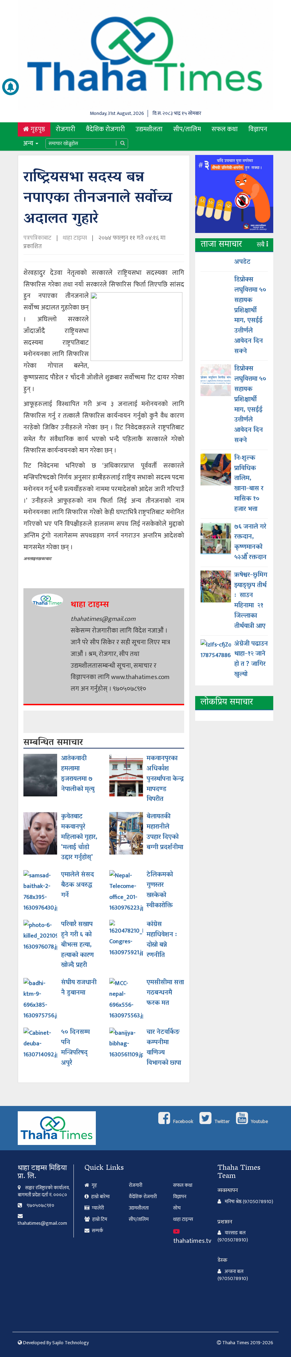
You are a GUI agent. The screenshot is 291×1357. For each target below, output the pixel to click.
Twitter (221, 1121)
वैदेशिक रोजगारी (105, 129)
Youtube (259, 1121)
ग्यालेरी (97, 1208)
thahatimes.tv (192, 1240)
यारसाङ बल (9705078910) (233, 1236)
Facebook (182, 1121)
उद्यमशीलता (149, 129)
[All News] (11, 87)
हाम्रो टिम (99, 1219)
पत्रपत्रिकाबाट (38, 238)
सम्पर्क (97, 1231)
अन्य (29, 143)
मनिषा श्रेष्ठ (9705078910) (249, 1202)
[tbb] (234, 196)
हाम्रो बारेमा (100, 1196)
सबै (262, 245)
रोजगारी (65, 129)
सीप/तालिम (187, 129)
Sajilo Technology (70, 1343)
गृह (93, 1185)
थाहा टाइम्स (75, 238)
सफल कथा (225, 129)
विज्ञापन (257, 129)
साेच (177, 1208)
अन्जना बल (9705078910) (233, 1275)
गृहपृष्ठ (39, 129)
